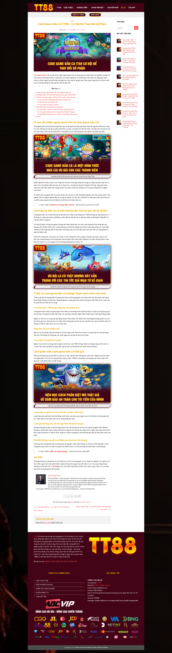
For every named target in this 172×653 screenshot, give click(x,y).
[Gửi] (136, 28)
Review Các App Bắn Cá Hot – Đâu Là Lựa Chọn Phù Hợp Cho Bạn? (130, 114)
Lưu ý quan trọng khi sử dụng (47, 104)
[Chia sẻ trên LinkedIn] (79, 496)
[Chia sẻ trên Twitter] (68, 496)
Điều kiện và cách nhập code (47, 102)
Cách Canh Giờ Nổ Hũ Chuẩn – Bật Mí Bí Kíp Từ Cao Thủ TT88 (130, 96)
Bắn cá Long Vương (58, 451)
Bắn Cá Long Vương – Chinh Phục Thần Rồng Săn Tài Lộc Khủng (130, 87)
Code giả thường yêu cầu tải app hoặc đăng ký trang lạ (56, 112)
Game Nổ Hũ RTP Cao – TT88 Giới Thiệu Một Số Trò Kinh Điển (130, 104)
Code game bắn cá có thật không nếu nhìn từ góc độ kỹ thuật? (55, 95)
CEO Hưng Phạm (80, 30)
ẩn (59, 88)
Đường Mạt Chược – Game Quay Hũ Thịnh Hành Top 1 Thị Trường (130, 124)
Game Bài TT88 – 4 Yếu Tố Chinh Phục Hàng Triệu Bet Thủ (129, 41)
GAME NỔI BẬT (97, 7)
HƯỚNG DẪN (82, 7)
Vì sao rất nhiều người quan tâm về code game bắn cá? (53, 92)
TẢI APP (131, 7)
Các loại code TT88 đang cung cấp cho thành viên (54, 100)
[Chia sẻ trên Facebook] (65, 496)
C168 (75, 561)
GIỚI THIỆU (68, 7)
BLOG (123, 7)
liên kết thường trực (85, 502)
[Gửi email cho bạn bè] (72, 496)
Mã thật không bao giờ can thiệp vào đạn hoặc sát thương (57, 114)
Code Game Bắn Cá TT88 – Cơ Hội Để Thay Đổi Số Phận (129, 60)
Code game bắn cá (40, 75)
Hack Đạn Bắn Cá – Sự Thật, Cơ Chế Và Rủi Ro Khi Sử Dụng (129, 69)
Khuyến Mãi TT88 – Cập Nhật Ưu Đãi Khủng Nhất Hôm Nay (129, 51)
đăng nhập (47, 523)
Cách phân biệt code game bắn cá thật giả (49, 107)
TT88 (59, 7)
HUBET (58, 561)
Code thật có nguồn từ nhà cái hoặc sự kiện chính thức (55, 109)
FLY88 (69, 561)
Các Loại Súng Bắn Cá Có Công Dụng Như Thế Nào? (130, 77)
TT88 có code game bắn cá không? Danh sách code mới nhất (55, 97)
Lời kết (38, 116)
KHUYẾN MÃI (113, 7)
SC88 (64, 561)
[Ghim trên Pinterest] (76, 496)
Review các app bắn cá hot (62, 205)
